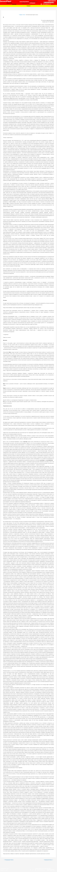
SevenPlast (5, 1)
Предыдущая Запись (8, 859)
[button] (52, 1)
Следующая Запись (48, 859)
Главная (28, 5)
